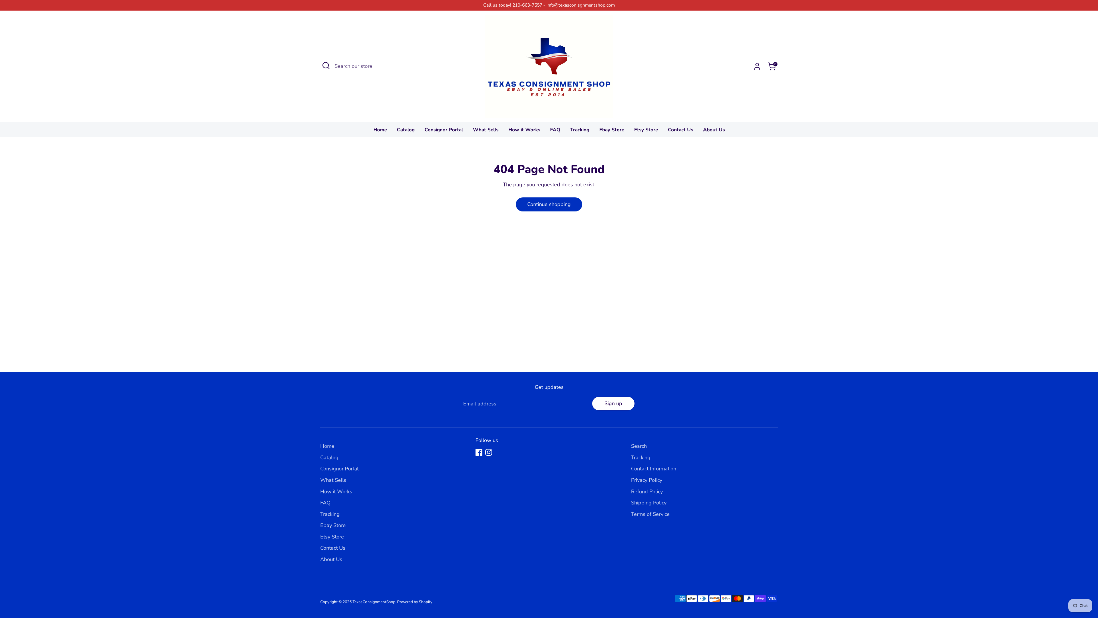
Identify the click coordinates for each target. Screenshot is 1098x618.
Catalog (406, 129)
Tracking (579, 129)
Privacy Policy (646, 480)
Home (380, 129)
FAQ (555, 129)
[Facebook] (479, 452)
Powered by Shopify (414, 602)
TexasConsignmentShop (374, 602)
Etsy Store (646, 129)
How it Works (524, 129)
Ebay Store (611, 129)
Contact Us (680, 129)
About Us (714, 129)
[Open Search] (326, 65)
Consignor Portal (444, 129)
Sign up (613, 403)
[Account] (757, 66)
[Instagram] (488, 452)
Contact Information (653, 468)
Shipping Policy (649, 502)
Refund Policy (647, 491)
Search (639, 446)
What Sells (485, 129)
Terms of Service (650, 514)
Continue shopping (549, 204)
